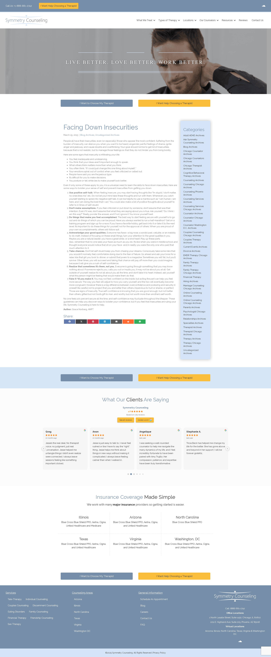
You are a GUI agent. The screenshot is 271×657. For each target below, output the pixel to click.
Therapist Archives (192, 327)
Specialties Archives (193, 323)
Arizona (78, 599)
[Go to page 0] (128, 474)
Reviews (243, 20)
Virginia (77, 624)
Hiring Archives (190, 281)
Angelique (145, 431)
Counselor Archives (193, 213)
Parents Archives (191, 307)
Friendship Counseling (41, 618)
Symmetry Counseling (135, 407)
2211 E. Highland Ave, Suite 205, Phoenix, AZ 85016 (235, 622)
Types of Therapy (167, 20)
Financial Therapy (192, 277)
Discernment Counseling (45, 605)
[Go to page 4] (139, 474)
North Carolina (81, 612)
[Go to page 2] (134, 474)
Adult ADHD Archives (193, 135)
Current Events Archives (195, 247)
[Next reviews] (227, 448)
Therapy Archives (192, 338)
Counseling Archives (193, 180)
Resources (227, 20)
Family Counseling (38, 611)
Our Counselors (208, 20)
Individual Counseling (37, 599)
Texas (77, 618)
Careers (144, 612)
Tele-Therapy (15, 599)
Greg (48, 431)
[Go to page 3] (136, 474)
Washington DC (82, 631)
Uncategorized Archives (107, 135)
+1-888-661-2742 (23, 6)
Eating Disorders (16, 611)
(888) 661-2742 (237, 608)
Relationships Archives (194, 319)
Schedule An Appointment (154, 599)
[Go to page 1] (131, 474)
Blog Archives (87, 135)
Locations (188, 20)
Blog (142, 605)
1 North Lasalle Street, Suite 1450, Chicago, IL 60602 (235, 617)
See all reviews (125, 420)
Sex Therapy (14, 624)
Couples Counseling (18, 605)
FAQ (142, 624)
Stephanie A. (193, 431)
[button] (154, 20)
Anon (96, 431)
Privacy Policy (159, 653)
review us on (143, 420)
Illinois (77, 605)
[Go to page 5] (142, 474)
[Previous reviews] (43, 448)
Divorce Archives (191, 251)
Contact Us (257, 20)
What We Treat (144, 20)
